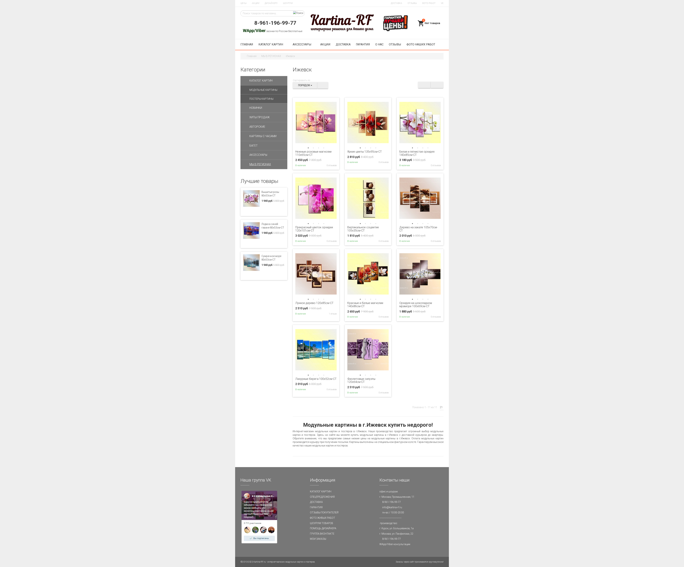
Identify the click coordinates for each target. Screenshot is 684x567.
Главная (251, 56)
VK (442, 3)
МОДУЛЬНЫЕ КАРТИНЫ (263, 90)
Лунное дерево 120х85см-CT (314, 303)
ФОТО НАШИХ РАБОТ (420, 44)
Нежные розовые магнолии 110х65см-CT (313, 153)
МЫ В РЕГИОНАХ (271, 56)
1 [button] (308, 148)
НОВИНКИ (255, 108)
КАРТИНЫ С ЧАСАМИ (262, 136)
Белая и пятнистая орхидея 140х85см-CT (416, 153)
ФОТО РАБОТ (429, 3)
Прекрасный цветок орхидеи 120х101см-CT (314, 229)
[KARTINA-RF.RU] (342, 23)
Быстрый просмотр (316, 142)
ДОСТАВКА (396, 3)
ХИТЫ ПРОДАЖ (259, 117)
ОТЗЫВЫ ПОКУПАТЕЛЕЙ (324, 512)
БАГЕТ (253, 145)
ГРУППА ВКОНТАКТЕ (322, 533)
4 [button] (323, 148)
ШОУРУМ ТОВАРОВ (321, 523)
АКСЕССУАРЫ (302, 44)
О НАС (379, 44)
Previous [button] (298, 122)
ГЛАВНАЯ (246, 44)
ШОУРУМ (288, 3)
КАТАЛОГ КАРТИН (271, 44)
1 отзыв (332, 314)
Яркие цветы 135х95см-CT (364, 151)
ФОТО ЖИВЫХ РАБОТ (322, 517)
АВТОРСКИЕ (257, 126)
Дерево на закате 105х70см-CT (418, 229)
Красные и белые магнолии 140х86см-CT (365, 304)
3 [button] (318, 148)
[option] (316, 122)
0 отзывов (331, 165)
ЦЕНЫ (243, 3)
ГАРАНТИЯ (363, 44)
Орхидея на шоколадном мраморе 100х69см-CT (415, 304)
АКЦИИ (255, 3)
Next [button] (333, 122)
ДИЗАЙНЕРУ (271, 3)
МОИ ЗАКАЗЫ (318, 538)
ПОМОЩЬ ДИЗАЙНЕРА (323, 528)
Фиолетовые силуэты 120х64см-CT (361, 380)
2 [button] (313, 148)
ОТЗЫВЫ (412, 3)
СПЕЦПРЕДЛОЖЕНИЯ (322, 496)
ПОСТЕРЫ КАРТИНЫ (261, 98)
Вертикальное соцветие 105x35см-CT (363, 229)
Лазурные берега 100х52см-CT (315, 379)
